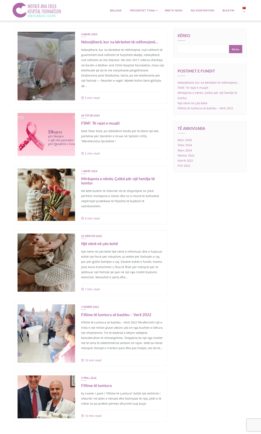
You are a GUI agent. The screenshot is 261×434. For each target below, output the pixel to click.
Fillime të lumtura (96, 385)
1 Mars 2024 (89, 171)
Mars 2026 (185, 140)
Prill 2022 (184, 166)
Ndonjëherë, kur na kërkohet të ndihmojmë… (119, 41)
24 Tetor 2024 (90, 115)
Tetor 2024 (185, 145)
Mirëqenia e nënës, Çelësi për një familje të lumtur (118, 180)
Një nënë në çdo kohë (99, 243)
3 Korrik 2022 (90, 307)
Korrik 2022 (185, 160)
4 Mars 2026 (89, 34)
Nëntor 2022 (186, 155)
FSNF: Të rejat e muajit (100, 123)
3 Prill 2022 (89, 378)
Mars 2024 (185, 150)
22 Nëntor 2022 (91, 236)
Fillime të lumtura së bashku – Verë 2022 (116, 314)
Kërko (184, 36)
